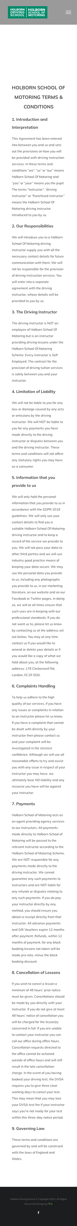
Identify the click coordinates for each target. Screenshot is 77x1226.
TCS (50, 1203)
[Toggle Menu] (68, 12)
